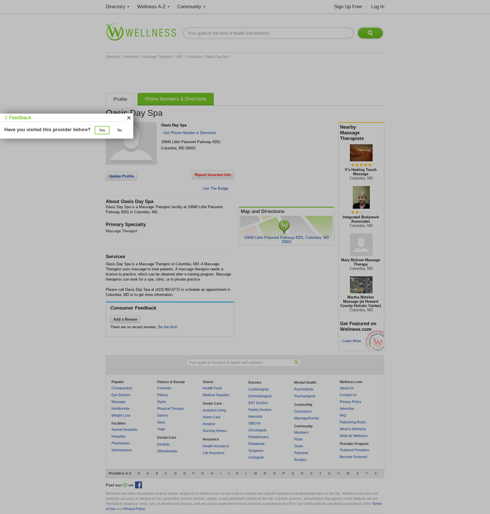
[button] (102, 130)
